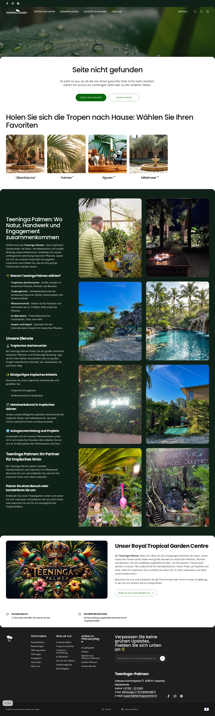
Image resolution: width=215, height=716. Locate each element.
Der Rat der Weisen (65, 660)
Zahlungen (36, 654)
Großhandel (62, 656)
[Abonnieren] (162, 658)
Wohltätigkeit (62, 668)
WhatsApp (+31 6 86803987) (139, 692)
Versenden (36, 662)
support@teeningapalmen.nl (140, 696)
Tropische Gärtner (65, 646)
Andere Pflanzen (89, 662)
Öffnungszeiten (38, 650)
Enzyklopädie (87, 647)
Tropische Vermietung (62, 651)
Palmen (85, 651)
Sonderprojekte (63, 642)
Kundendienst (38, 642)
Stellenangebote (64, 664)
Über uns (35, 666)
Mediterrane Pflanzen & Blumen (90, 656)
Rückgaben (36, 658)
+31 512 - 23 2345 (133, 688)
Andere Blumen (88, 666)
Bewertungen (37, 646)
